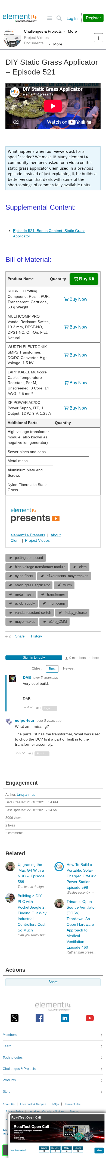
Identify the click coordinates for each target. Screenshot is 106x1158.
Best (52, 669)
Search (59, 18)
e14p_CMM (58, 622)
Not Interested (18, 1150)
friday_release (76, 613)
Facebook (39, 1018)
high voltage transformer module (40, 567)
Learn (7, 1046)
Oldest (36, 668)
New (98, 37)
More (72, 31)
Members (10, 1034)
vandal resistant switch (33, 613)
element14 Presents (28, 535)
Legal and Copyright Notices (46, 1111)
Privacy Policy (14, 1111)
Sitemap (75, 1111)
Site (49, 18)
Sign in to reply (34, 657)
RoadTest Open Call (26, 1117)
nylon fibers (24, 576)
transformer (56, 594)
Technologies (13, 1057)
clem (83, 567)
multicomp (57, 603)
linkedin (65, 1018)
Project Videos (37, 540)
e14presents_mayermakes (67, 576)
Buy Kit (86, 279)
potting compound (29, 558)
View (99, 1150)
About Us (8, 1104)
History (36, 636)
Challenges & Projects (43, 31)
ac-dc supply (25, 603)
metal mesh (24, 594)
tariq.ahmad (26, 795)
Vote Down (31, 707)
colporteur (25, 720)
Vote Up (25, 707)
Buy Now (78, 299)
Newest (68, 668)
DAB (27, 677)
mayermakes (25, 622)
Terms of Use (72, 1104)
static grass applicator (32, 585)
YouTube (90, 1018)
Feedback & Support (33, 1104)
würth (67, 585)
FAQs (55, 1104)
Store (7, 1091)
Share (19, 636)
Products (9, 1080)
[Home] (20, 18)
